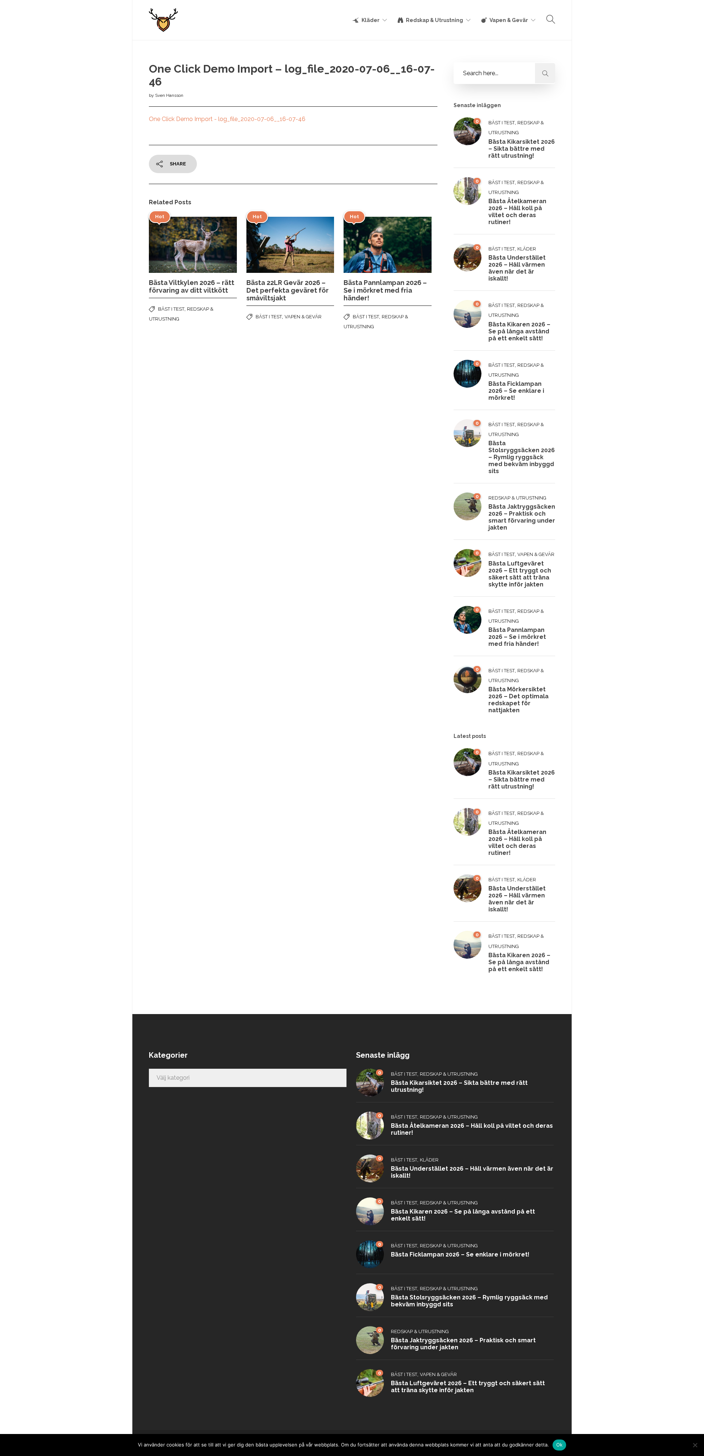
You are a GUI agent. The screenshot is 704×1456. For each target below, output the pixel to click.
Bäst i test (171, 309)
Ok (559, 1445)
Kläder (371, 20)
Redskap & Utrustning (434, 20)
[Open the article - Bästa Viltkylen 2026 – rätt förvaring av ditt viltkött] (171, 244)
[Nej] (694, 1445)
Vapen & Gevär (508, 20)
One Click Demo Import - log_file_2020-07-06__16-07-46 (227, 119)
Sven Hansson (169, 95)
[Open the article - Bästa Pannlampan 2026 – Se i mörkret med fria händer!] (366, 244)
